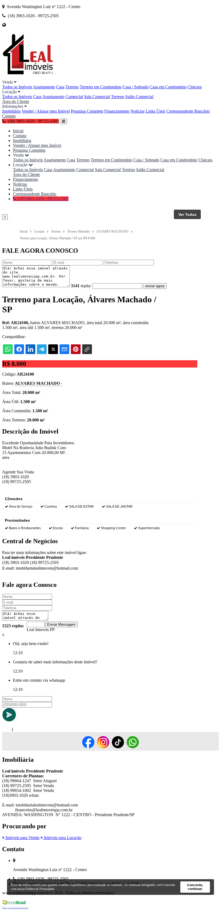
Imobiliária (11, 111)
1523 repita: (13, 626)
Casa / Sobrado (136, 87)
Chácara (195, 87)
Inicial (18, 131)
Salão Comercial (139, 96)
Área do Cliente (15, 101)
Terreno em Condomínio (101, 87)
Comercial (74, 96)
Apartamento (44, 87)
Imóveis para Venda (22, 837)
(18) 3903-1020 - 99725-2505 (42, 198)
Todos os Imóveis (17, 87)
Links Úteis (155, 111)
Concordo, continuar (195, 887)
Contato (9, 116)
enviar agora (154, 286)
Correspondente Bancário (188, 111)
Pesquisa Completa (87, 111)
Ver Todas (187, 214)
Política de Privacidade (39, 889)
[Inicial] (27, 77)
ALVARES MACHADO (38, 383)
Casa (60, 87)
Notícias (137, 111)
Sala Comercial (97, 96)
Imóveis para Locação (62, 837)
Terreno (72, 87)
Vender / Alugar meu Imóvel (46, 111)
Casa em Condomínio (168, 87)
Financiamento (116, 111)
